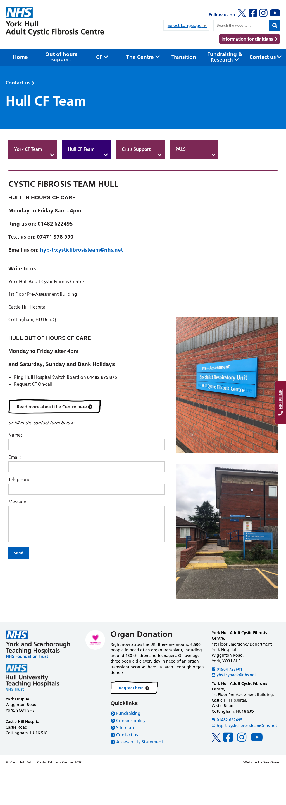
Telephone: (20, 479)
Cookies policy (131, 720)
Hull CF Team (81, 149)
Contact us (18, 82)
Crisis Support (136, 149)
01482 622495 (229, 719)
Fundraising (128, 713)
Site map (125, 727)
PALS (180, 149)
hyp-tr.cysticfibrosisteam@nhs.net (81, 250)
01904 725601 (229, 669)
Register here (131, 687)
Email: (14, 457)
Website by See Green (261, 762)
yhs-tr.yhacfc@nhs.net (236, 674)
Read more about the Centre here (52, 406)
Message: (17, 502)
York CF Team (28, 149)
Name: (15, 435)
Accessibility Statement (139, 742)
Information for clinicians (247, 39)
